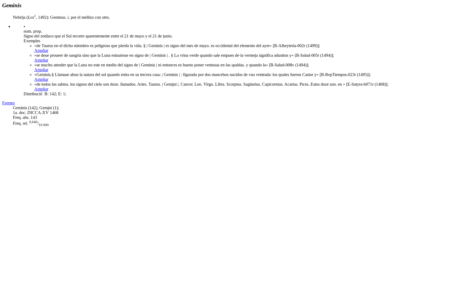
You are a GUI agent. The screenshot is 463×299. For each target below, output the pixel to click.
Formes (8, 103)
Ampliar (41, 50)
